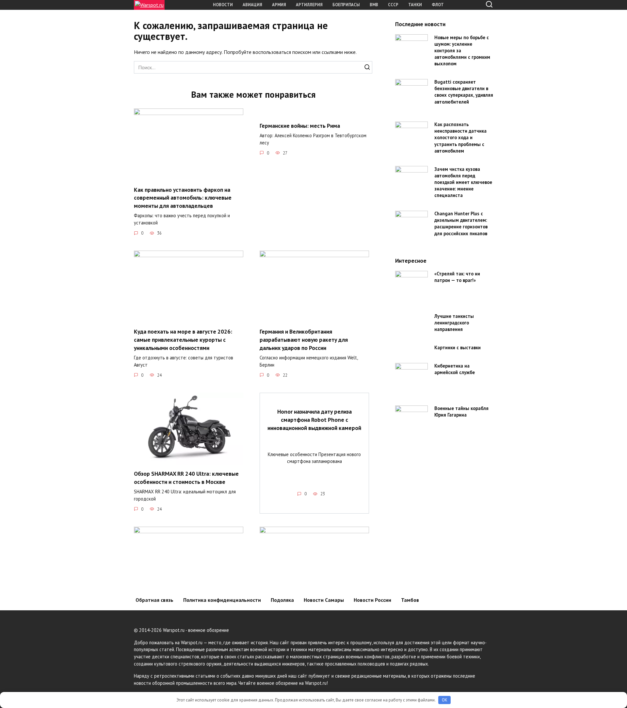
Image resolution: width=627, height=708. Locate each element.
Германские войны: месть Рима (300, 125)
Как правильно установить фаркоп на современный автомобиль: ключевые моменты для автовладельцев (183, 197)
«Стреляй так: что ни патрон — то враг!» (457, 277)
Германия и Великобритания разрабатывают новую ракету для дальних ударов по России (304, 339)
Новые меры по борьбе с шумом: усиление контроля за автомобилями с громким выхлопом (462, 50)
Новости (223, 5)
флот (438, 5)
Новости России (372, 600)
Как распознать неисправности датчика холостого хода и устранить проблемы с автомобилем (460, 138)
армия (279, 5)
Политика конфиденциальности (222, 600)
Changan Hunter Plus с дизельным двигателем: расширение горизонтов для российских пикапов (461, 224)
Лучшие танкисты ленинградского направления (454, 323)
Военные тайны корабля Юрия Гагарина (461, 411)
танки (415, 5)
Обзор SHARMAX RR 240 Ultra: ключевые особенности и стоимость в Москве (186, 478)
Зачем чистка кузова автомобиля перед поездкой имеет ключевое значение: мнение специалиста (463, 182)
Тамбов (410, 600)
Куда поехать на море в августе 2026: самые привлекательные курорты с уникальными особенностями (183, 339)
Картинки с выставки (457, 348)
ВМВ (374, 5)
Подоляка (282, 600)
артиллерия (309, 5)
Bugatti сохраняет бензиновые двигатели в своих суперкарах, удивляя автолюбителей (463, 92)
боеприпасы (346, 5)
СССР (393, 5)
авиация (252, 5)
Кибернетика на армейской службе (454, 369)
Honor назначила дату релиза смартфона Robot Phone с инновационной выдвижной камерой (314, 419)
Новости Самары (324, 600)
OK (444, 700)
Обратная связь (154, 600)
